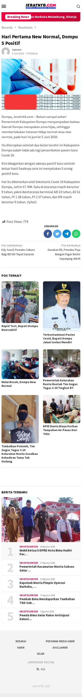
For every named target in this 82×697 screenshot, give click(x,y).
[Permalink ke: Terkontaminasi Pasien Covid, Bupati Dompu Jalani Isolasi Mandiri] (61, 306)
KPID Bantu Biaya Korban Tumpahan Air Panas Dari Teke (60, 430)
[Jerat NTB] (41, 6)
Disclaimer (60, 647)
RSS (43, 669)
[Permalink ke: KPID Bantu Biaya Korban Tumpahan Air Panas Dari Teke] (61, 409)
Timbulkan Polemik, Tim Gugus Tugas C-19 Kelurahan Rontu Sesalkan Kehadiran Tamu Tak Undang (19, 453)
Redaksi (21, 641)
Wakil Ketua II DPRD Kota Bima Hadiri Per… (46, 552)
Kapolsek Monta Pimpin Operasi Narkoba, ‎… (42, 585)
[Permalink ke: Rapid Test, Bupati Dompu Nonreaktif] (20, 302)
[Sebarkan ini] (48, 234)
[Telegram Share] (66, 234)
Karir (21, 647)
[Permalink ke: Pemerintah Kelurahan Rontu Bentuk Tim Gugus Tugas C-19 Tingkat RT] (61, 363)
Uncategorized (29, 546)
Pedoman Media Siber (60, 641)
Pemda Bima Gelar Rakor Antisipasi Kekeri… (44, 617)
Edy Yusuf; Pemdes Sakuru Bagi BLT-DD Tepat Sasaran (18, 249)
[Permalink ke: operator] (5, 51)
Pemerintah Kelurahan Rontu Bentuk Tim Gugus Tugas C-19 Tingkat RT (60, 384)
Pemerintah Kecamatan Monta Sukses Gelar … (47, 568)
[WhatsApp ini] (76, 234)
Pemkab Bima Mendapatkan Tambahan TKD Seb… (47, 601)
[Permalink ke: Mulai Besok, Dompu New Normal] (20, 364)
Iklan (40, 654)
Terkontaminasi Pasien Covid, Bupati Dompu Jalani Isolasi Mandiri (59, 338)
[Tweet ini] (57, 234)
